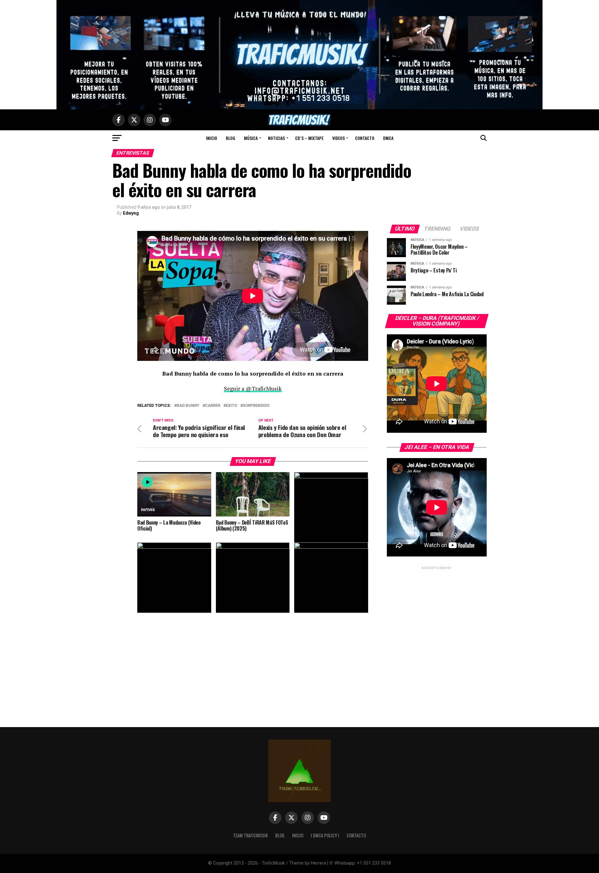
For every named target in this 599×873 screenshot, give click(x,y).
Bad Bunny (188, 406)
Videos (338, 138)
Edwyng (131, 213)
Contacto (364, 138)
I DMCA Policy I (325, 835)
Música (251, 138)
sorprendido (256, 406)
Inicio (211, 138)
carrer (212, 406)
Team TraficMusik (250, 835)
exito (231, 406)
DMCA (388, 138)
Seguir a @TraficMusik (253, 388)
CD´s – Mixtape (309, 138)
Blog (230, 138)
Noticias (276, 138)
